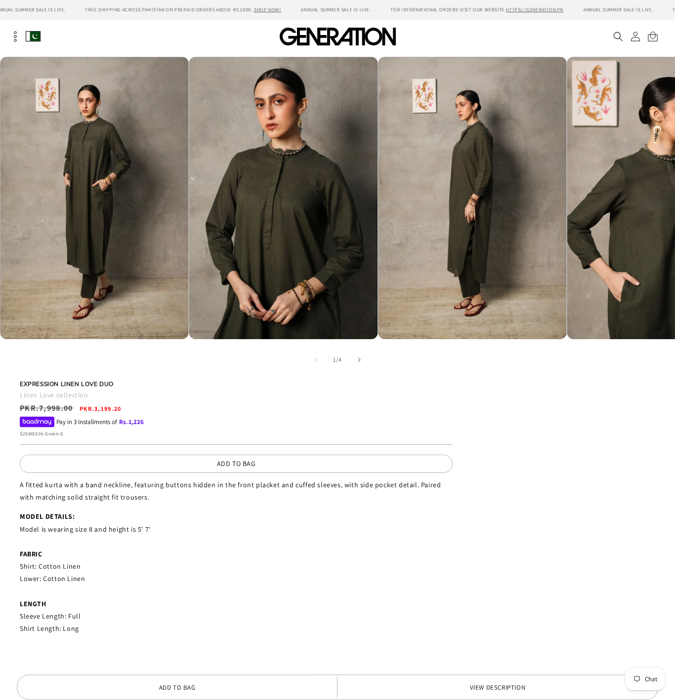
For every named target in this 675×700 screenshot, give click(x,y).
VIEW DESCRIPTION (498, 687)
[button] (618, 36)
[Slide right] (359, 360)
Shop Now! (267, 9)
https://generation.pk (535, 9)
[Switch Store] (33, 36)
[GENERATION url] (337, 36)
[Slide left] (316, 360)
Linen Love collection (54, 394)
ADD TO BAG (236, 463)
